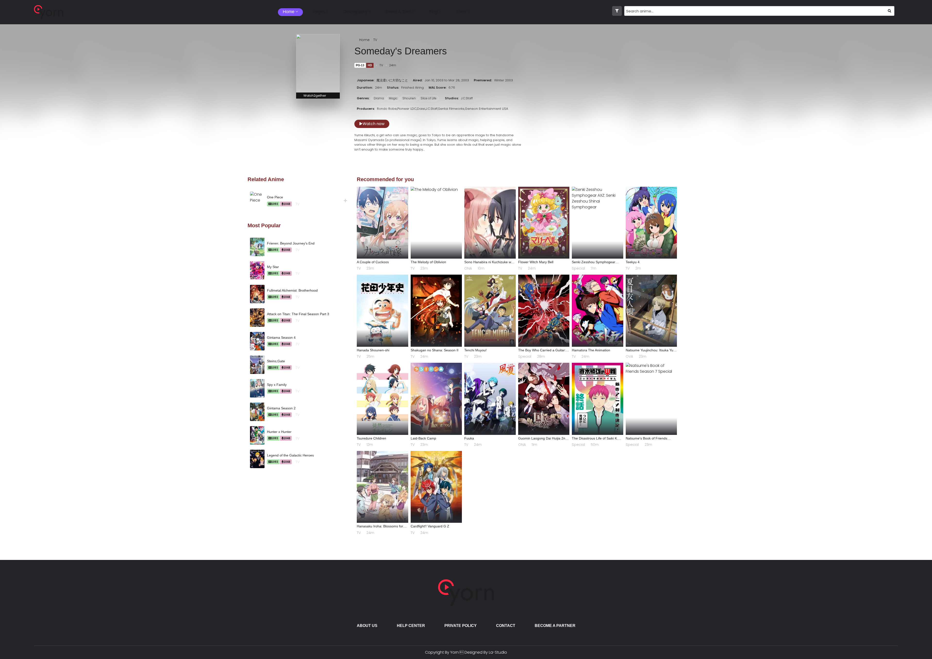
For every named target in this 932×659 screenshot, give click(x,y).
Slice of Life (428, 98)
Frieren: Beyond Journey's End (291, 243)
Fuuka (469, 438)
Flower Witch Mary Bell (535, 262)
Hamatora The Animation (591, 350)
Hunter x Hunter (279, 432)
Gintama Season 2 (281, 408)
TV (375, 39)
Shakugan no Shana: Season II (434, 350)
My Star (273, 267)
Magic (393, 98)
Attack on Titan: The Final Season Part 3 (298, 314)
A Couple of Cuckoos (373, 262)
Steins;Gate (276, 361)
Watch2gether (314, 95)
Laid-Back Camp (423, 438)
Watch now (373, 124)
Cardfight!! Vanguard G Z (430, 526)
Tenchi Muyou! (475, 350)
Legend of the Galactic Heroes (290, 455)
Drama (379, 98)
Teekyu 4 (633, 262)
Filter (617, 11)
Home (364, 39)
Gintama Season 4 (281, 337)
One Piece (275, 197)
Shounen (409, 98)
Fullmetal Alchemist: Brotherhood (292, 290)
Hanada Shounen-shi (373, 350)
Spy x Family (277, 385)
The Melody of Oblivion (428, 262)
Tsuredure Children (371, 438)
